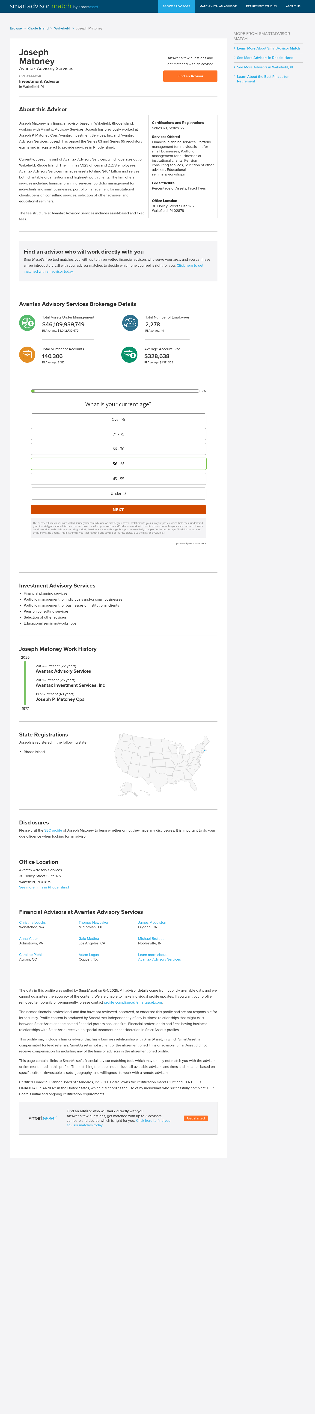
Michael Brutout (151, 938)
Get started (196, 1118)
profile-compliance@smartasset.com (133, 1002)
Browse (16, 28)
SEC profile (53, 830)
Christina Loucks (32, 922)
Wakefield (62, 28)
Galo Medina (89, 938)
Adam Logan (89, 954)
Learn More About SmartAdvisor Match (268, 48)
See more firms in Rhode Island (44, 887)
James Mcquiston (152, 922)
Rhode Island (38, 28)
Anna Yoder (28, 938)
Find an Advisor (190, 76)
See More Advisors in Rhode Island (265, 58)
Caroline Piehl (30, 954)
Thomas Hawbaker (93, 922)
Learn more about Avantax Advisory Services (159, 957)
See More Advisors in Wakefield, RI (265, 67)
